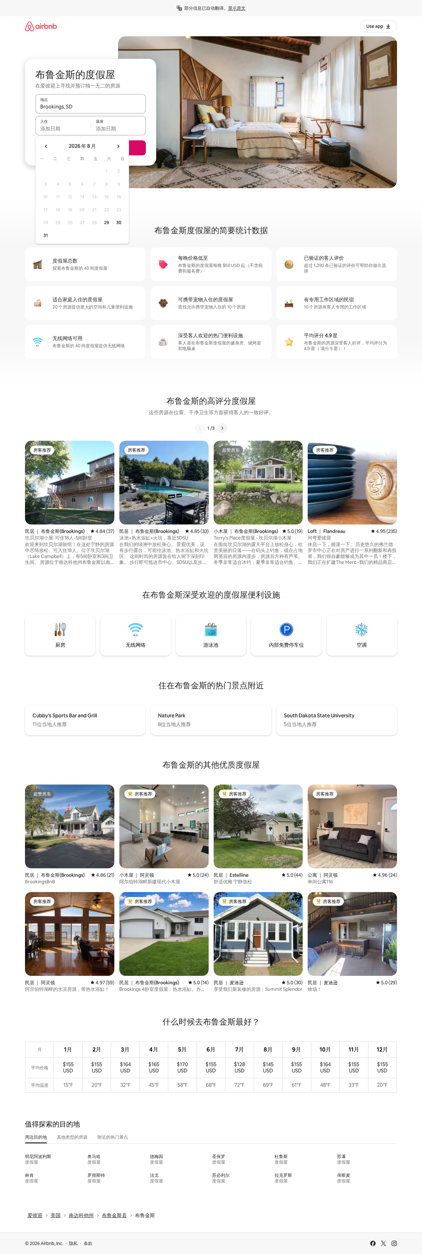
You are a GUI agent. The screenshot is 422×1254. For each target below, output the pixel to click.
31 (45, 235)
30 (119, 222)
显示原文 (237, 8)
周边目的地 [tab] (36, 1137)
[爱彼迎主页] (41, 26)
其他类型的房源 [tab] (72, 1137)
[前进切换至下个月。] (118, 146)
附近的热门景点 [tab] (112, 1137)
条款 (88, 1243)
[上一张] (200, 428)
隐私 (73, 1243)
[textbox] (63, 128)
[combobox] (90, 106)
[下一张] (222, 428)
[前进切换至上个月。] (46, 146)
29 (106, 222)
